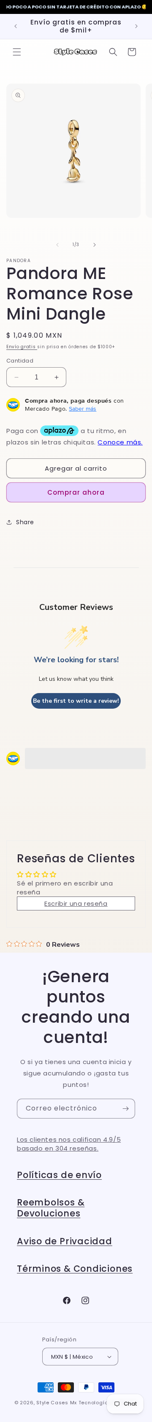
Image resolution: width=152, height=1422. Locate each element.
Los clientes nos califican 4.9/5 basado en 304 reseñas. (69, 1144)
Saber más (82, 408)
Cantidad (19, 361)
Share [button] (25, 522)
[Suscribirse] (125, 1109)
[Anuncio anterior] (15, 26)
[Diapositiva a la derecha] (94, 245)
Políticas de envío (59, 1175)
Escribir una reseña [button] (75, 903)
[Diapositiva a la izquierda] (57, 245)
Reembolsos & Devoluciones (50, 1207)
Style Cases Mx (56, 1402)
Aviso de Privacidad (64, 1241)
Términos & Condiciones (75, 1268)
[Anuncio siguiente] (136, 26)
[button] (17, 52)
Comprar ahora (76, 492)
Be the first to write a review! (76, 701)
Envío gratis (21, 347)
